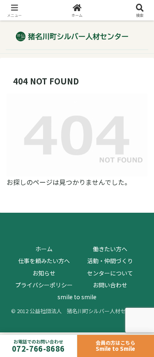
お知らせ (43, 273)
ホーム (44, 249)
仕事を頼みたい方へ (44, 261)
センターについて (110, 273)
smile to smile (77, 297)
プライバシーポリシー (44, 285)
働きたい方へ (110, 249)
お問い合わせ (110, 285)
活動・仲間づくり (110, 261)
